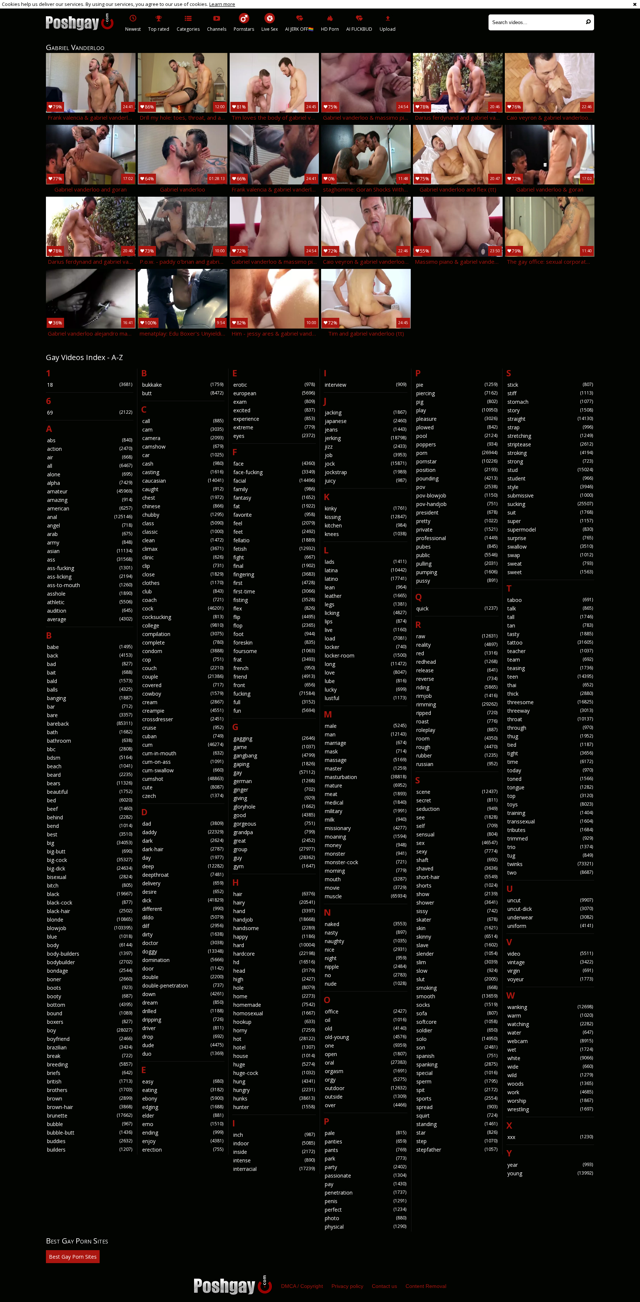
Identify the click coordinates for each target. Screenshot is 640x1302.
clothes (183, 582)
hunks (274, 1098)
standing (457, 1124)
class (183, 523)
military (365, 811)
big (89, 842)
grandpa (274, 832)
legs (365, 604)
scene (457, 791)
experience (274, 418)
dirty (183, 934)
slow (457, 970)
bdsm (89, 757)
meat (365, 793)
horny (274, 1030)
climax (183, 548)
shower (457, 902)
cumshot (183, 778)
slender (457, 953)
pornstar (457, 461)
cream (183, 702)
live (365, 629)
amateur (89, 491)
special (457, 1072)
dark (183, 840)
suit (550, 512)
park (365, 1158)
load (365, 638)
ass (89, 559)
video (550, 953)
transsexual (550, 821)
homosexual (274, 1013)
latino (365, 578)
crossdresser (183, 719)
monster (365, 853)
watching (550, 1024)
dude (183, 1045)
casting (183, 472)
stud (550, 469)
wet (550, 1049)
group (274, 849)
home (274, 996)
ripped (457, 712)
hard (274, 945)
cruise (183, 727)
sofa (457, 1013)
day (183, 857)
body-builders (89, 953)
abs (89, 440)
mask (365, 751)
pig (457, 401)
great (274, 840)
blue (89, 936)
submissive (550, 495)
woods (550, 1083)
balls (89, 689)
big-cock (89, 859)
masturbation (365, 776)
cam (183, 429)
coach (183, 599)
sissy (457, 911)
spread (457, 1106)
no (365, 975)
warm (550, 1015)
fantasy (274, 497)
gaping (274, 763)
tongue (550, 787)
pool (457, 435)
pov (457, 486)
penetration (365, 1192)
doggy (183, 951)
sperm (457, 1081)
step (457, 1141)
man (365, 734)
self (457, 825)
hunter (274, 1106)
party (365, 1167)
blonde (89, 919)
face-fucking (274, 472)
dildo (183, 917)
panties (365, 1141)
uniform (550, 925)
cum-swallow (183, 770)
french (274, 668)
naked (365, 924)
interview (365, 384)
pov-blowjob (457, 495)
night (365, 958)
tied (550, 744)
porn (457, 452)
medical (365, 802)
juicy (365, 480)
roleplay (457, 729)
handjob (274, 919)
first (274, 582)
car (183, 455)
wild (550, 1075)
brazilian (89, 1047)
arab (89, 533)
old (365, 1028)
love (365, 672)
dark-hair (183, 849)
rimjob (457, 695)
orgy (365, 1079)
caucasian (183, 480)
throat (550, 719)
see (457, 817)
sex (457, 842)
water (550, 1032)
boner (89, 979)
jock (365, 463)
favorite (274, 514)
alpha (89, 482)
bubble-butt (89, 1132)
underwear (550, 917)
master (365, 768)
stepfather (457, 1149)
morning (365, 870)
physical (365, 1226)
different (183, 908)
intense (274, 1160)
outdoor (365, 1088)
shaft (457, 859)
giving (274, 798)
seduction (457, 808)
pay (365, 1184)
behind (89, 817)
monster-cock (365, 862)
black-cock (89, 902)
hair (274, 894)
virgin (550, 970)
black (89, 894)
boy (89, 1030)
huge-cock (274, 1072)
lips (365, 621)
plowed (457, 427)
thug (550, 736)
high (274, 979)
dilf (183, 925)
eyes (274, 435)
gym (274, 866)
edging (183, 1106)
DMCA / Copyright (302, 1286)
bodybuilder (89, 962)
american (89, 508)
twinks (550, 864)
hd (274, 962)
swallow (550, 546)
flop (274, 625)
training (550, 812)
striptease (550, 444)
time (550, 761)
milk (365, 819)
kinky (365, 508)
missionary (365, 828)
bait (89, 672)
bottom (89, 1004)
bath (89, 732)
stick (550, 384)
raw (457, 636)
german (274, 781)
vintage (550, 962)
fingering (274, 574)
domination (183, 959)
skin (457, 928)
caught (183, 489)
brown (89, 1098)
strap (550, 427)
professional (457, 538)
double (183, 976)
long (365, 663)
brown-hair (89, 1106)
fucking (274, 693)
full (274, 702)
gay (274, 772)
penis (365, 1201)
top (550, 795)
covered (183, 685)
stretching (550, 435)
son (457, 1047)
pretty (457, 521)
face (274, 463)
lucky (365, 689)
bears (89, 783)
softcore (457, 1021)
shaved (457, 868)
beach (89, 766)
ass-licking (89, 576)
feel (274, 523)
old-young (365, 1036)
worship (550, 1100)
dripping (183, 1019)
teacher (550, 651)
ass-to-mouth (89, 585)
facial (274, 480)
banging (89, 698)
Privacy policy (347, 1286)
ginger (274, 789)
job (365, 455)
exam (274, 401)
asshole (89, 593)
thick (550, 693)
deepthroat (183, 874)
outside (365, 1096)
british (89, 1081)
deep (183, 866)
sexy (457, 851)
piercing (457, 393)
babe (89, 646)
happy (274, 936)
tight (550, 753)
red (457, 653)
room (457, 738)
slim (457, 962)
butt (183, 393)
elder (183, 1115)
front (274, 685)
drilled (183, 1011)
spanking (457, 1064)
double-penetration (183, 985)
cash (183, 463)
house (274, 1055)
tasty (550, 633)
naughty (365, 941)
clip (183, 565)
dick (183, 900)
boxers (89, 1021)
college (183, 625)
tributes (550, 829)
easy (183, 1081)
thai (550, 685)
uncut (550, 900)
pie (457, 384)
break (89, 1055)
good (274, 815)
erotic (274, 384)
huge (274, 1064)
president (457, 512)
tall (550, 616)
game (274, 746)
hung (274, 1081)
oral (365, 1062)
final (274, 565)
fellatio (274, 540)
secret (457, 800)
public (457, 555)
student (550, 478)
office (365, 1011)
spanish (457, 1055)
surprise (550, 538)
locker (365, 646)
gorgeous (274, 823)
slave (457, 945)
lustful (365, 698)
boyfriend (89, 1038)
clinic (183, 557)
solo (457, 1038)
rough (457, 746)
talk (550, 608)
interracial (274, 1168)
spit (457, 1089)
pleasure (457, 418)
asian (89, 551)
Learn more (222, 4)
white (550, 1058)
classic (183, 531)
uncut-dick (550, 908)
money (365, 845)
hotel (274, 1047)
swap (550, 555)
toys (550, 804)
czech (183, 795)
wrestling (550, 1109)
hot (274, 1038)
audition (89, 610)
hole (274, 987)
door (183, 968)
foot (274, 633)
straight (550, 418)
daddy (183, 832)
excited (274, 410)
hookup (274, 1021)
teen (550, 676)
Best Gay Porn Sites (73, 1256)
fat (274, 506)
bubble (89, 1124)
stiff (550, 393)
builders (89, 1149)
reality (457, 644)
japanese (365, 420)
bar (89, 706)
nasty (365, 932)
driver (183, 1028)
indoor (274, 1143)
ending (183, 1132)
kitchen (365, 525)
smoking (457, 987)
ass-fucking (89, 568)
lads (365, 561)
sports (457, 1098)
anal (89, 516)
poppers (457, 444)
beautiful (89, 791)
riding (457, 687)
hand (274, 911)
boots (89, 987)
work (550, 1092)
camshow (183, 446)
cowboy (183, 693)
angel (89, 525)
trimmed (550, 838)
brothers (89, 1089)
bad (89, 663)
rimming (457, 704)
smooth (457, 996)
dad (183, 823)
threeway (550, 710)
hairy (274, 902)
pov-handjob (457, 503)
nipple (365, 966)
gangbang (274, 755)
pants (365, 1149)
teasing (550, 668)
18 (89, 384)
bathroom (89, 740)
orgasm (365, 1071)
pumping (457, 572)
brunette (89, 1115)
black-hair (89, 911)
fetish (274, 548)
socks (457, 1004)
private (457, 529)
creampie (183, 710)
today (550, 770)
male (365, 725)
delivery (183, 883)
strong (550, 461)
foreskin (274, 642)
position (457, 469)
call (183, 420)
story (550, 410)
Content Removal (426, 1286)
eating (183, 1089)
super (550, 521)
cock (183, 608)
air (89, 457)
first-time (274, 591)
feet (274, 531)
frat (274, 659)
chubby (183, 514)
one (365, 1045)
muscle (365, 896)
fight (274, 557)
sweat (550, 563)
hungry (274, 1089)
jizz (365, 446)
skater (457, 919)
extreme (274, 427)
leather (365, 595)
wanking (550, 1006)
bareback (89, 723)
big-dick (89, 868)
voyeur (550, 979)
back (89, 655)
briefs (89, 1072)
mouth (365, 879)
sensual (457, 834)
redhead (457, 661)
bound (89, 1013)
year (550, 1164)
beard (89, 774)
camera (183, 438)
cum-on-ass (183, 761)
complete (183, 642)
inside (274, 1151)
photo (365, 1218)
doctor (183, 942)
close (183, 574)
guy (274, 857)
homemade (274, 1004)
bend (89, 825)
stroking (550, 452)
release (457, 670)
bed (89, 800)
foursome (274, 651)
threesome (550, 702)
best (89, 834)
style (550, 486)
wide (550, 1066)
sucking (550, 503)
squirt (457, 1115)
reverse (457, 678)
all (89, 465)
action (89, 448)
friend (274, 676)
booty (89, 996)
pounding (457, 478)
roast (457, 721)
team (550, 659)
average (89, 619)
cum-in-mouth (183, 753)
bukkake (183, 384)
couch (183, 668)
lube (365, 681)
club (183, 591)
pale (365, 1132)
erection (183, 1149)
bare (89, 715)
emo (183, 1124)
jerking (365, 438)
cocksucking (183, 616)
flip (274, 616)
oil (365, 1019)
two (550, 872)
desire (183, 891)
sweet (550, 572)
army (89, 542)
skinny (457, 936)
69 (89, 412)
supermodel (550, 529)
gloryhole (274, 806)
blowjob (89, 928)
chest (183, 497)
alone (89, 474)
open (365, 1054)
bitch (89, 885)
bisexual (89, 876)
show (457, 894)
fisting (274, 599)
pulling (457, 563)
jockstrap (365, 472)
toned (550, 778)
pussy (457, 580)
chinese (183, 506)
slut (457, 979)
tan (550, 625)
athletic (89, 602)
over (365, 1105)
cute (183, 787)
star (457, 1132)
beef (89, 808)
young (550, 1173)
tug (550, 855)
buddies (89, 1141)
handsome (274, 928)
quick (457, 608)
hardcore (274, 953)
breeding (89, 1064)
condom (183, 651)
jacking (365, 412)
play (457, 410)
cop (183, 659)
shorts (457, 885)
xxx (550, 1137)
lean (365, 587)
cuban (183, 736)
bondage (89, 970)
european (274, 393)
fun (274, 710)
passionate (365, 1175)
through (550, 727)
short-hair (457, 876)
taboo (550, 599)
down (183, 994)
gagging (274, 738)
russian (457, 763)
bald (89, 681)
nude (365, 983)
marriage (365, 742)
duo (183, 1053)
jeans (365, 429)
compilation (183, 633)
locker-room (365, 655)
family (274, 489)
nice (365, 949)
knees (365, 533)
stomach (550, 401)
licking (365, 612)
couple (183, 676)
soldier (457, 1030)
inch (274, 1134)
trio (550, 846)
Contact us (384, 1286)
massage (365, 759)
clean (183, 540)
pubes (457, 546)
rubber (457, 755)
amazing (89, 499)
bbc (89, 749)
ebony (183, 1098)
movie (365, 887)
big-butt (89, 851)
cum (183, 744)
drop (183, 1036)
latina (365, 570)
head (274, 970)
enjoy (183, 1141)
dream (183, 1002)
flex (274, 608)
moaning (365, 836)
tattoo (550, 642)
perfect (365, 1209)
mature (365, 785)
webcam (550, 1041)
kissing (365, 516)
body (89, 945)
